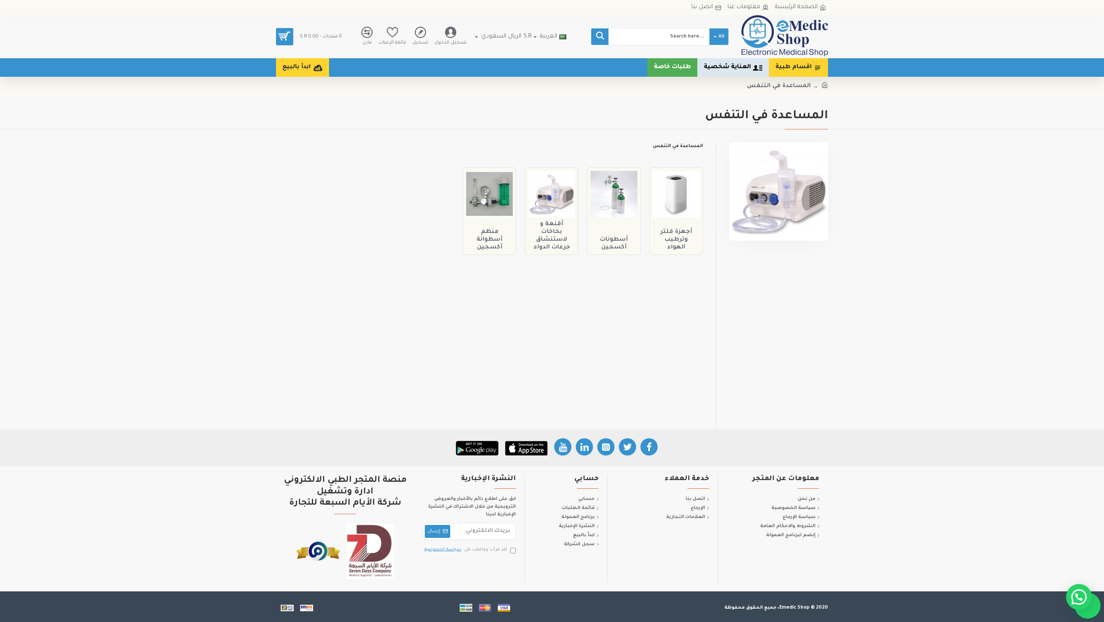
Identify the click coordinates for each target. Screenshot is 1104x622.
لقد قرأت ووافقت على (465, 549)
